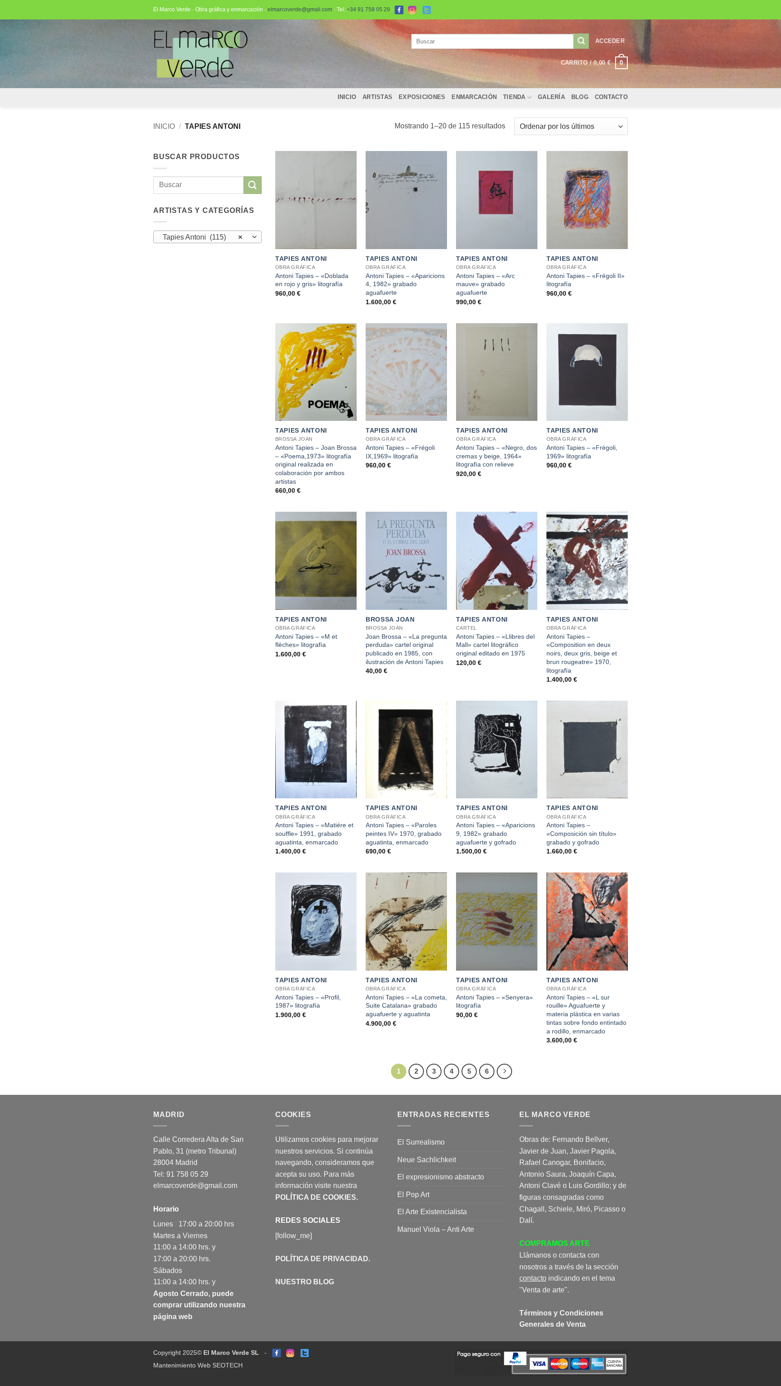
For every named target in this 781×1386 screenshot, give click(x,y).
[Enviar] (581, 41)
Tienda (514, 97)
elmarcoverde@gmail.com (300, 9)
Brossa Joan (390, 619)
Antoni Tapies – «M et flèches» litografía (306, 641)
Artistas (377, 97)
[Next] (504, 1071)
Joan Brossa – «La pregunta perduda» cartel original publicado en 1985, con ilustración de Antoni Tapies (406, 649)
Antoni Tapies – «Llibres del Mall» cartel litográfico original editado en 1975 (495, 645)
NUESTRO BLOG (304, 1282)
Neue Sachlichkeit (426, 1160)
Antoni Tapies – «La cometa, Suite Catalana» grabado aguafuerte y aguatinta (406, 1006)
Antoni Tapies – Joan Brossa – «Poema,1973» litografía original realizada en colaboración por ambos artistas (316, 464)
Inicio (347, 97)
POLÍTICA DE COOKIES (315, 1197)
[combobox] (207, 237)
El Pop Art (413, 1194)
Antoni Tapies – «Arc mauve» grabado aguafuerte (485, 284)
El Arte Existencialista (432, 1212)
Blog (579, 97)
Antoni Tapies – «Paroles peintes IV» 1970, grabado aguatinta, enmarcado (404, 833)
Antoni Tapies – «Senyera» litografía (494, 1001)
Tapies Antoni (301, 258)
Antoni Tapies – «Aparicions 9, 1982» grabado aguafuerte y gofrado (495, 833)
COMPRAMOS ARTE (554, 1243)
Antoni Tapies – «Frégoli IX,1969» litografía (400, 452)
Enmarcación (474, 97)
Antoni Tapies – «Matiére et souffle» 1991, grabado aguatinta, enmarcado (314, 833)
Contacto (611, 97)
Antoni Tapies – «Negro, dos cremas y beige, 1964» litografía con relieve (496, 456)
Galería (551, 97)
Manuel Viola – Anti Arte (435, 1229)
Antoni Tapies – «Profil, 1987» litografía (308, 1001)
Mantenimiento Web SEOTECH (198, 1365)
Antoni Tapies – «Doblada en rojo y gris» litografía (311, 280)
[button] (610, 41)
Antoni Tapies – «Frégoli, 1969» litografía (581, 452)
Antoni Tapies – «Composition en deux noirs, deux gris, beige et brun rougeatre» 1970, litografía (581, 653)
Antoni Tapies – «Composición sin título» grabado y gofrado (581, 833)
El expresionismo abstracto (440, 1177)
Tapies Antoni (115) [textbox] (203, 237)
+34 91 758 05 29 (368, 9)
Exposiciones (422, 97)
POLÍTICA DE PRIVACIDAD (321, 1259)
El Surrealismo (421, 1142)
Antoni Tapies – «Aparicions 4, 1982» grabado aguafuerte (405, 284)
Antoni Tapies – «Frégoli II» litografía (585, 280)
